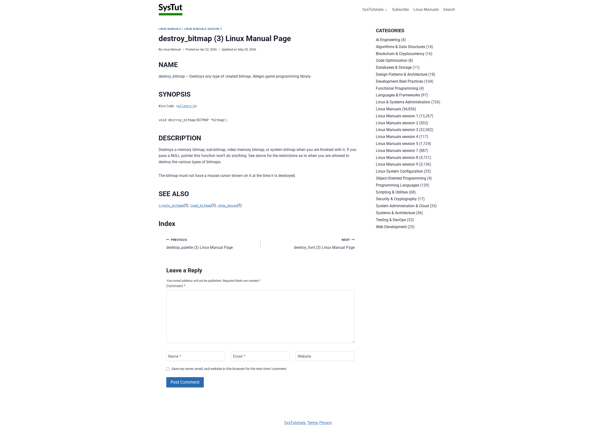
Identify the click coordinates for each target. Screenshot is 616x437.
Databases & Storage (394, 67)
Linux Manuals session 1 (397, 116)
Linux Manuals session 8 (397, 157)
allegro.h (186, 106)
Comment (176, 286)
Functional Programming (397, 88)
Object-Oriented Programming (401, 178)
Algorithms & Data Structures (400, 46)
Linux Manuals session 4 (397, 136)
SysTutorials (294, 422)
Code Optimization (391, 60)
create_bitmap (171, 205)
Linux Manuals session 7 (397, 150)
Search (449, 9)
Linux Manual (172, 49)
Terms (312, 422)
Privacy (325, 422)
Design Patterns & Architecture (401, 74)
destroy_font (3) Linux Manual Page (324, 244)
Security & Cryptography (396, 199)
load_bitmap (200, 205)
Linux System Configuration (399, 171)
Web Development (391, 227)
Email (239, 356)
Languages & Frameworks (398, 95)
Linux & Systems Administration (403, 102)
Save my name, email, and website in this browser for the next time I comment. (229, 369)
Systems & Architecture (395, 213)
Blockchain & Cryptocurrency (400, 53)
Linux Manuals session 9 (397, 164)
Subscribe (400, 9)
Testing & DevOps (391, 220)
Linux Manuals (426, 9)
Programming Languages (397, 185)
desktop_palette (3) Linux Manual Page (199, 244)
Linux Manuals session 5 (397, 143)
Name (174, 356)
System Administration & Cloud (402, 206)
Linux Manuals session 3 (203, 29)
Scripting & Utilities (392, 192)
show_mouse (227, 205)
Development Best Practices (399, 81)
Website (304, 356)
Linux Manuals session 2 (397, 123)
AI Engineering (388, 39)
